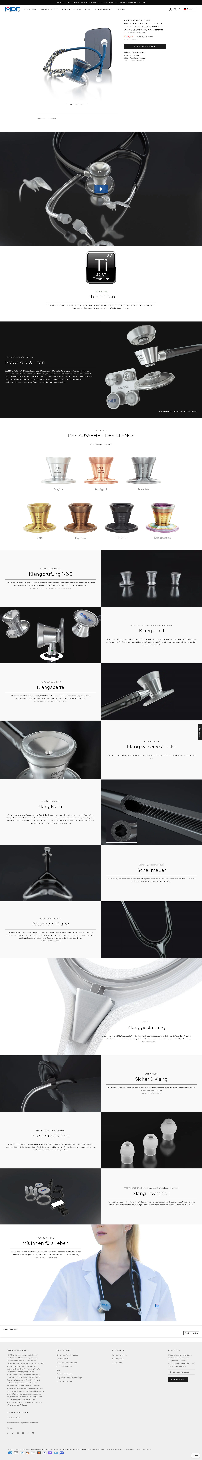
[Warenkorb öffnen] (180, 9)
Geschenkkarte (117, 1359)
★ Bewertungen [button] (200, 732)
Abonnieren (178, 1379)
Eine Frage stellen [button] (191, 1333)
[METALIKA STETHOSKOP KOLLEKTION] (143, 470)
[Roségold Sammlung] (101, 470)
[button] (101, 189)
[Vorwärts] (87, 104)
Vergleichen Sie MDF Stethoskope (69, 1378)
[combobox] (190, 9)
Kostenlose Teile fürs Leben (67, 1355)
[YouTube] (23, 1433)
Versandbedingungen (143, 1449)
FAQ (58, 1370)
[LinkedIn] (33, 1433)
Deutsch (189, 9)
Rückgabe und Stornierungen (67, 1362)
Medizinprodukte (49, 9)
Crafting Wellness (71, 9)
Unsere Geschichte (14, 1417)
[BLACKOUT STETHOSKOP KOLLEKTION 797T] (121, 518)
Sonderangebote (103, 9)
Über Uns (120, 9)
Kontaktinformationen (64, 1381)
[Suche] (175, 9)
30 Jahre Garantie (62, 1359)
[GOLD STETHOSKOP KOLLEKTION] (39, 518)
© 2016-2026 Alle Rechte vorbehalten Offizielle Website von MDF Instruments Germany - (48, 1449)
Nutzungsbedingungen (96, 1449)
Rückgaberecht (129, 1449)
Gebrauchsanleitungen (64, 1374)
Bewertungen (117, 1362)
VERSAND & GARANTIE (46, 119)
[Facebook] (8, 1433)
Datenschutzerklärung (114, 1449)
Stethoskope (30, 9)
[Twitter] (13, 1433)
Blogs (88, 9)
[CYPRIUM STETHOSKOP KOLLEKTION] (80, 518)
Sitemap (10, 1428)
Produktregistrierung (64, 1366)
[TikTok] (28, 1433)
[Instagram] (18, 1433)
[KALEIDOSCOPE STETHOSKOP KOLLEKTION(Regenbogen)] (162, 518)
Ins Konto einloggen (119, 1355)
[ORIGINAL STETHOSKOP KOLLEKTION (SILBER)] (58, 470)
